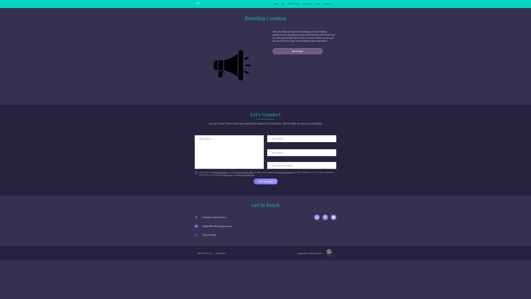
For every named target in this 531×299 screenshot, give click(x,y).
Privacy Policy (227, 175)
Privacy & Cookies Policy (244, 172)
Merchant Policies (205, 253)
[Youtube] (333, 217)
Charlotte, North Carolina (214, 217)
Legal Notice (220, 253)
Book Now (297, 51)
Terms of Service (243, 175)
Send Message (265, 181)
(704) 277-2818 (209, 235)
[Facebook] (325, 217)
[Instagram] (317, 217)
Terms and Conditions (285, 172)
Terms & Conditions (219, 172)
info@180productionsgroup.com (217, 226)
